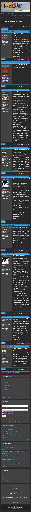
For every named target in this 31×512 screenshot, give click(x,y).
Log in (2, 26)
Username (5, 404)
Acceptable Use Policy (8, 480)
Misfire (6, 385)
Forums (7, 13)
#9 (29, 346)
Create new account (8, 411)
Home (2, 13)
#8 (29, 317)
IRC (6, 380)
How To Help (14, 15)
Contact (28, 15)
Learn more (4, 391)
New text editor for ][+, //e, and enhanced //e (13, 435)
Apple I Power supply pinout (10, 431)
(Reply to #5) (18, 225)
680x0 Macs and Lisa (19, 18)
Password (4, 407)
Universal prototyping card (8, 459)
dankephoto (6, 179)
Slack (6, 387)
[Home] (11, 7)
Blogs (4, 473)
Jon (3, 150)
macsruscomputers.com (10, 34)
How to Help (15, 502)
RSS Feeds (5, 476)
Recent (12, 13)
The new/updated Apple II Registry (10, 455)
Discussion (9, 18)
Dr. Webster (6, 65)
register (8, 26)
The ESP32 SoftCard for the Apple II (12, 433)
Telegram (7, 389)
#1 (29, 31)
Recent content (6, 397)
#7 (29, 253)
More (28, 439)
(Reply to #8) (18, 346)
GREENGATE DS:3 (7, 437)
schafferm (4, 457)
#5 (29, 177)
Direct (10, 421)
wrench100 (4, 453)
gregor (3, 460)
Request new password (9, 413)
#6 (29, 225)
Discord (6, 384)
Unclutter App (18, 421)
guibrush (4, 449)
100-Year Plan (21, 15)
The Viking (4, 466)
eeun (3, 92)
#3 (29, 90)
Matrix (6, 382)
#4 (29, 147)
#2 (29, 63)
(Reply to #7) (18, 317)
